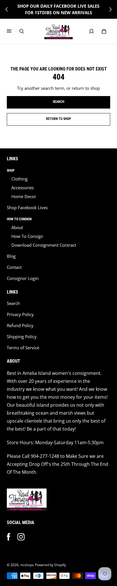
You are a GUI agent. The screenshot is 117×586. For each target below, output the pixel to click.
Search (13, 303)
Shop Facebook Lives (27, 208)
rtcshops (27, 564)
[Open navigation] (13, 31)
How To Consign (27, 236)
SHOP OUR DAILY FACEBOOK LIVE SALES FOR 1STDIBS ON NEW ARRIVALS (58, 9)
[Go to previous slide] (7, 9)
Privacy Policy (20, 314)
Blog (11, 256)
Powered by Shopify (50, 564)
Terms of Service (23, 348)
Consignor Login (23, 278)
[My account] (91, 31)
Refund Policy (20, 326)
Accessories (22, 188)
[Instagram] (21, 537)
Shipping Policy (22, 337)
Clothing (19, 179)
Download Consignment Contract (43, 245)
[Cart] (104, 31)
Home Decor (23, 197)
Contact (14, 267)
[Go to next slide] (110, 9)
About (17, 227)
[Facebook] (8, 537)
